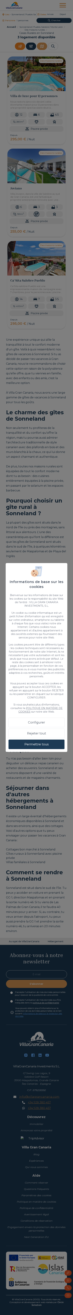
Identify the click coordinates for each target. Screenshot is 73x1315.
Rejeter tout (36, 733)
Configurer (36, 722)
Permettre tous (36, 744)
